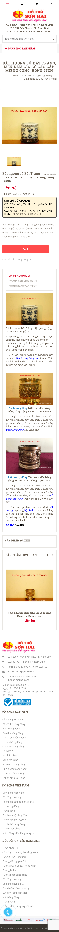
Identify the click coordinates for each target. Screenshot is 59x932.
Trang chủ (18, 75)
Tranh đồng (8, 810)
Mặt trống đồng (10, 897)
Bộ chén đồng (9, 755)
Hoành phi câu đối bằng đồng (18, 801)
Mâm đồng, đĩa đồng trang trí (18, 833)
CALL (25, 249)
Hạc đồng (7, 750)
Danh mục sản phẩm (21, 48)
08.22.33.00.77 (23, 666)
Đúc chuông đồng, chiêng (15, 888)
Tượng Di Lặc (9, 870)
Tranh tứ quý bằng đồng (15, 815)
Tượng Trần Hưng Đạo (14, 856)
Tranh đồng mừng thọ (14, 819)
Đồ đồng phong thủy (13, 883)
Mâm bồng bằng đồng (14, 737)
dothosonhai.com (26, 676)
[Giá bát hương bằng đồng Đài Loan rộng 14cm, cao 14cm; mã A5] (29, 585)
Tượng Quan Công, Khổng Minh (19, 865)
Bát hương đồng (11, 728)
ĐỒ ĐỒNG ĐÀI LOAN (15, 712)
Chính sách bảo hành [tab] (23, 286)
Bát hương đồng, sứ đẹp (40, 75)
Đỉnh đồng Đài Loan (13, 719)
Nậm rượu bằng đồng (13, 764)
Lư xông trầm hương (13, 773)
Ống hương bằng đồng (14, 768)
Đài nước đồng (10, 759)
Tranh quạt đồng (11, 828)
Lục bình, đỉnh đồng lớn (15, 892)
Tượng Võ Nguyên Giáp (14, 861)
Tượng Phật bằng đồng (14, 874)
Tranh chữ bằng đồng (13, 824)
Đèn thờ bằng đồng (12, 733)
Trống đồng (8, 901)
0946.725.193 (40, 666)
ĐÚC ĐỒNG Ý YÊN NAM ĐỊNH (21, 840)
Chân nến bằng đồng (13, 746)
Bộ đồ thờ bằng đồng (13, 724)
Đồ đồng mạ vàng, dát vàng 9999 (20, 852)
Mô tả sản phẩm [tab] (19, 276)
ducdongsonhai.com (18, 679)
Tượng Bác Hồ (10, 847)
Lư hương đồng (10, 806)
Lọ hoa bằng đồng (12, 742)
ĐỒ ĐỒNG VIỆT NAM (15, 785)
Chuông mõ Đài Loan (13, 777)
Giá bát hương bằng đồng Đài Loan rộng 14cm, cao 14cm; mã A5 (29, 614)
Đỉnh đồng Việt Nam (13, 792)
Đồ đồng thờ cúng (11, 797)
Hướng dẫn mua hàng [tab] (23, 281)
